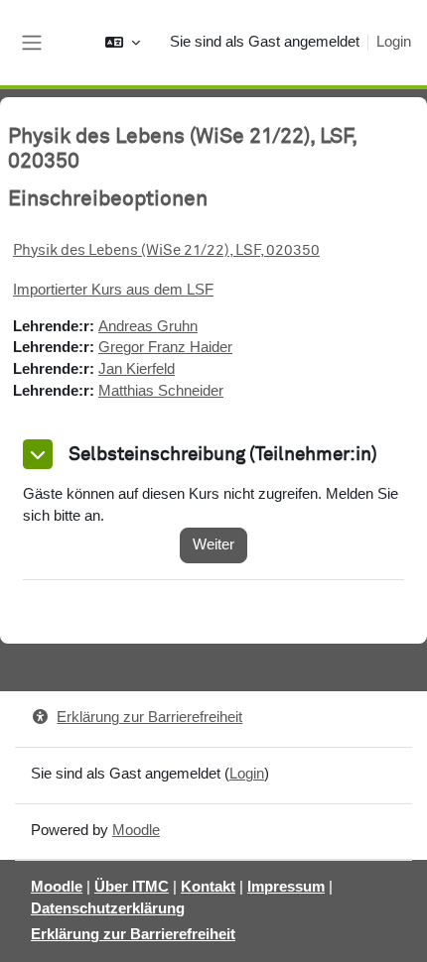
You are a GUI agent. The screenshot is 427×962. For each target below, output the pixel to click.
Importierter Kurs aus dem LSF (113, 290)
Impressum (286, 887)
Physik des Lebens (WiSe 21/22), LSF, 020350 (166, 250)
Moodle (136, 830)
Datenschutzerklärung (108, 908)
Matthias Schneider (160, 391)
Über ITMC (131, 887)
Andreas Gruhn (148, 326)
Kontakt (208, 887)
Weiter (213, 544)
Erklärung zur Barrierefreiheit (149, 717)
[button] (122, 43)
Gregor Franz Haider (165, 347)
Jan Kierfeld (136, 369)
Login (393, 42)
